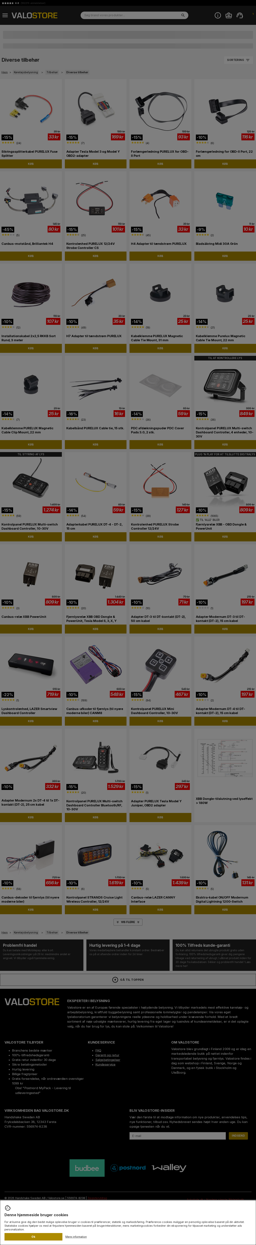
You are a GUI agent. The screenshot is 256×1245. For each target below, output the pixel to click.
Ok (33, 1236)
